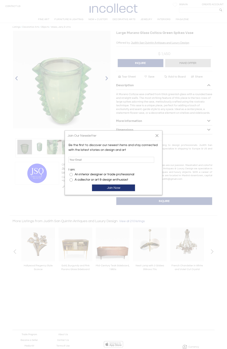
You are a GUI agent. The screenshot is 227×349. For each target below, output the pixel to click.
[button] (157, 135)
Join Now (113, 187)
